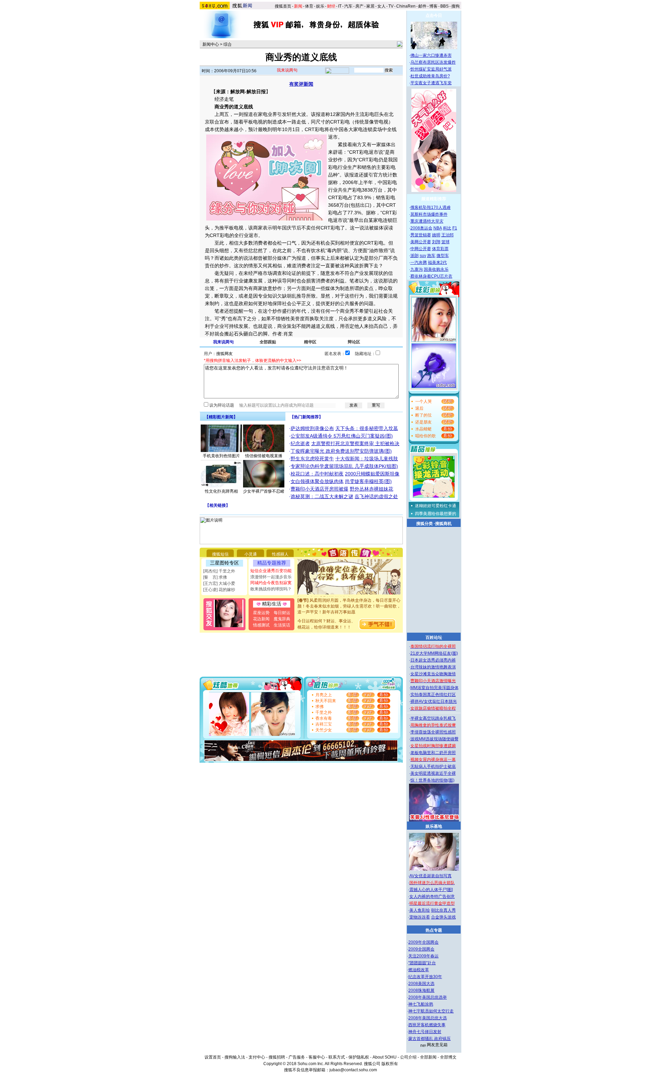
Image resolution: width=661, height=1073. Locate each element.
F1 (454, 228)
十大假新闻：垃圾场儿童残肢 (366, 458)
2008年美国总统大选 (427, 1018)
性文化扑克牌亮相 (221, 491)
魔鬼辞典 (282, 618)
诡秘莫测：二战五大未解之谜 (322, 496)
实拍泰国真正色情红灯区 (433, 694)
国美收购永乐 (436, 269)
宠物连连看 (419, 917)
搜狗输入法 (234, 1057)
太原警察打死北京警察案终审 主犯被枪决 (355, 443)
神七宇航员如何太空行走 (431, 1011)
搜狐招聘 (277, 1057)
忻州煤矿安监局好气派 (431, 69)
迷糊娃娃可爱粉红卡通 (435, 505)
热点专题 (434, 930)
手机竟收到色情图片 (221, 455)
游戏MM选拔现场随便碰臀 (434, 739)
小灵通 (250, 554)
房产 (359, 6)
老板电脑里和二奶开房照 (433, 752)
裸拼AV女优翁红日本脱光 (433, 701)
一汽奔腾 (418, 262)
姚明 (436, 235)
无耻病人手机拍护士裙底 (433, 766)
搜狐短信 (220, 554)
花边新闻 (261, 618)
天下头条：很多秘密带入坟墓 (366, 428)
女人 (381, 6)
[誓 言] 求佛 (215, 577)
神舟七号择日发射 (424, 1031)
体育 (309, 6)
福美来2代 (437, 262)
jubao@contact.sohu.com (353, 1069)
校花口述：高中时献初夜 (317, 473)
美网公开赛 (420, 241)
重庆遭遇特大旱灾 (426, 221)
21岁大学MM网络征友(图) (434, 653)
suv (423, 255)
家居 (370, 6)
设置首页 (212, 1057)
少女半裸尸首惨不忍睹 (263, 491)
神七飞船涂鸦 (420, 1004)
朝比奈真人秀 (443, 910)
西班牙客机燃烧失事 (426, 1024)
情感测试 (261, 625)
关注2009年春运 (423, 956)
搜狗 (456, 6)
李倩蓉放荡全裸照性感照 (433, 732)
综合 (227, 44)
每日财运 (282, 612)
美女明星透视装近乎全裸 (433, 773)
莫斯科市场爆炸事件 (429, 214)
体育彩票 (440, 248)
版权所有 (389, 1063)
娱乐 (320, 6)
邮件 (422, 6)
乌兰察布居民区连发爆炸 (433, 62)
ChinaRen (406, 6)
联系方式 (336, 1057)
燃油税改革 (418, 969)
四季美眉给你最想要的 (435, 513)
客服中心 (316, 1057)
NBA (437, 228)
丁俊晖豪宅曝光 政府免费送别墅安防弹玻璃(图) (341, 451)
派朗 (414, 255)
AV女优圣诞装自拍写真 (430, 875)
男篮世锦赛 (420, 235)
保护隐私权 (358, 1057)
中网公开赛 (420, 248)
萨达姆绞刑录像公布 (312, 428)
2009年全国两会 (423, 942)
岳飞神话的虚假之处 (376, 496)
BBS (444, 6)
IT (340, 6)
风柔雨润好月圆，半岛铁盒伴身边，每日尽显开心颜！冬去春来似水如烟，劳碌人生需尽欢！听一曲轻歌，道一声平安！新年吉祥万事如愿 (349, 598)
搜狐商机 (443, 523)
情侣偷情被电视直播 (263, 455)
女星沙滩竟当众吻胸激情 (433, 674)
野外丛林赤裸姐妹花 (371, 489)
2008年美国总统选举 (427, 997)
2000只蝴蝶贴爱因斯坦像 (372, 473)
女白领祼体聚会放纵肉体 (317, 481)
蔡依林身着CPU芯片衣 (431, 276)
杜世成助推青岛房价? (430, 76)
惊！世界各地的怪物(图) (432, 780)
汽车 (348, 6)
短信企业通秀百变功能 (271, 570)
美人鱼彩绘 (419, 910)
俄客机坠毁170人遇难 (430, 207)
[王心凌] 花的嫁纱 (219, 589)
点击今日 (434, 15)
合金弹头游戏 (443, 917)
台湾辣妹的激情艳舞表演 (433, 667)
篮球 (445, 241)
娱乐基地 (434, 826)
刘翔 (436, 241)
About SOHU (385, 1057)
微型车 (443, 255)
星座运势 (261, 612)
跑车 (431, 255)
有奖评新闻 (301, 84)
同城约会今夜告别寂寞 (271, 582)
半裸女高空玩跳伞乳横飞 (433, 718)
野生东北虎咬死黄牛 (312, 458)
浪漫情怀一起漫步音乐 (271, 577)
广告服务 (296, 1057)
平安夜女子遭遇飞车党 (431, 83)
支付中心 (257, 1057)
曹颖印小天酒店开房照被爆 (319, 489)
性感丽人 (280, 554)
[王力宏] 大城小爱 (219, 583)
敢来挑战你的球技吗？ (271, 589)
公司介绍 (408, 1057)
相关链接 (217, 505)
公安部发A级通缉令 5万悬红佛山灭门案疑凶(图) (342, 436)
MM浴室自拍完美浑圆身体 (434, 687)
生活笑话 (282, 625)
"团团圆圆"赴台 (422, 963)
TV (391, 6)
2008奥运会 (421, 228)
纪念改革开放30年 (425, 976)
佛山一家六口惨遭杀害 (431, 55)
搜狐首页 (283, 6)
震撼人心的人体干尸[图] (431, 889)
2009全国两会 (421, 949)
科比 (447, 228)
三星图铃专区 (224, 563)
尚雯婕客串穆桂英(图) (368, 481)
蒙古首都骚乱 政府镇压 (429, 1038)
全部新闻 (428, 1057)
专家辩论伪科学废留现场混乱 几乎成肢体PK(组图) (344, 466)
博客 (433, 6)
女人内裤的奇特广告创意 (432, 896)
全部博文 (448, 1057)
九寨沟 (416, 269)
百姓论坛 (434, 637)
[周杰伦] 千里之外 (219, 571)
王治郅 (447, 235)
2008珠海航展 (421, 990)
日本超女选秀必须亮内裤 (433, 660)
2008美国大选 (421, 983)
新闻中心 (210, 44)
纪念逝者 (300, 443)
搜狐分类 (424, 523)
